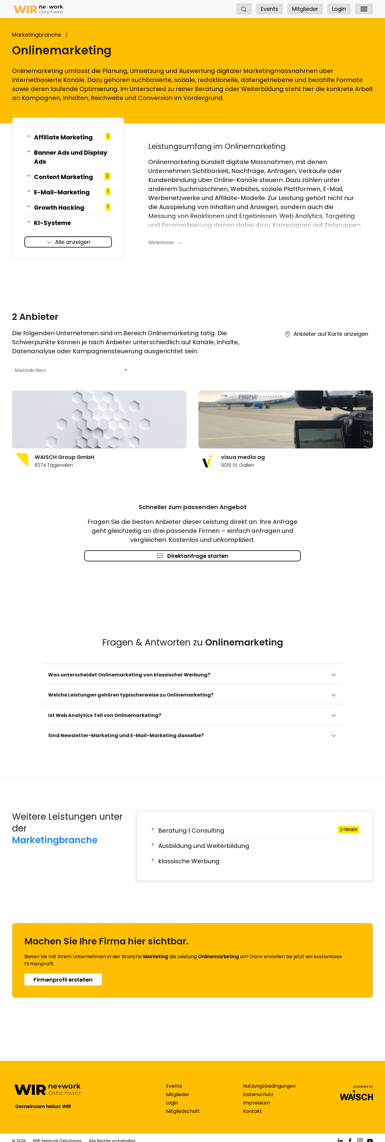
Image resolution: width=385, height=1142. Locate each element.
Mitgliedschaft (183, 1111)
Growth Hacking (71, 207)
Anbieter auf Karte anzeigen (331, 334)
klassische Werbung (189, 861)
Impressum (256, 1102)
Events (269, 9)
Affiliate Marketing (71, 137)
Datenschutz (258, 1094)
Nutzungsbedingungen (269, 1086)
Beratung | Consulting (257, 830)
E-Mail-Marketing (71, 192)
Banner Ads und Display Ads (70, 157)
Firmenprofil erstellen (63, 979)
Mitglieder (305, 9)
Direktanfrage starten (197, 556)
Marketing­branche (54, 840)
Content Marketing (71, 177)
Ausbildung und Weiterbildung (203, 846)
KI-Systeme (52, 223)
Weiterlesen (161, 242)
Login (339, 9)
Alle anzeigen (72, 242)
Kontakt (252, 1111)
